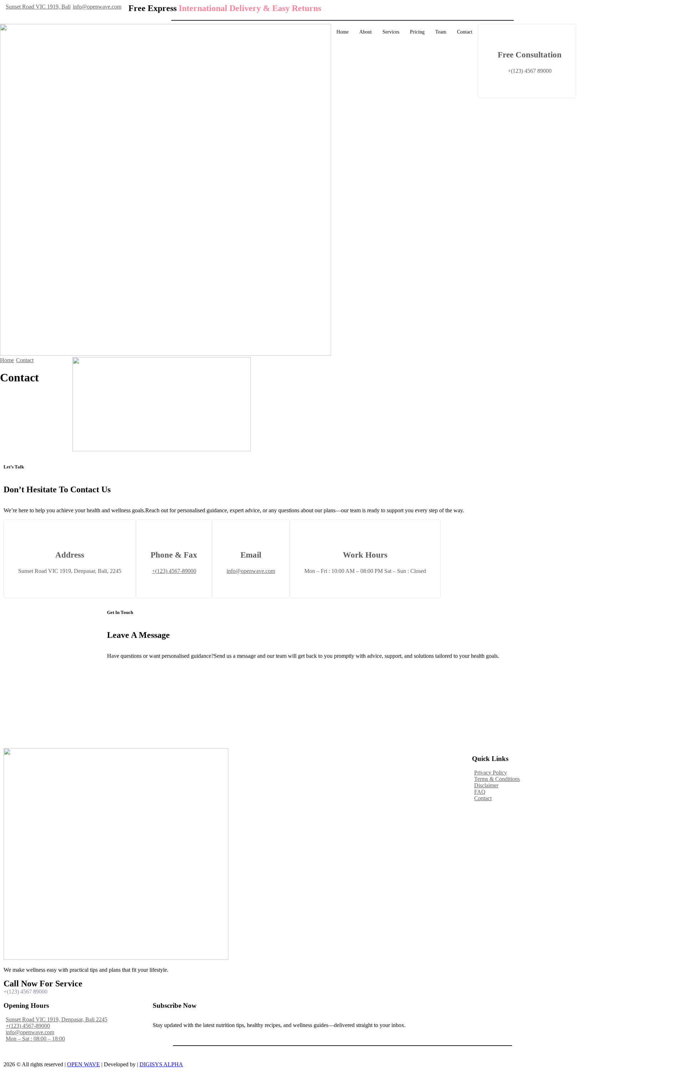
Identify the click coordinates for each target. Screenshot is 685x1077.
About (365, 32)
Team (440, 32)
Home (342, 32)
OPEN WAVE (83, 1064)
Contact (464, 32)
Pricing (417, 32)
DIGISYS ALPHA (161, 1064)
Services (390, 32)
